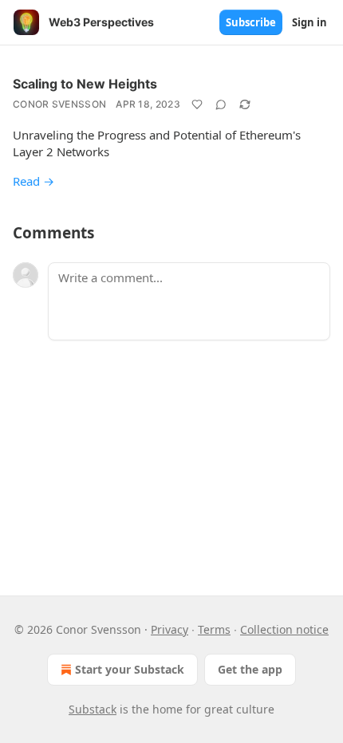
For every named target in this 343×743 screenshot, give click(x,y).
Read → (33, 181)
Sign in (309, 22)
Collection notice (284, 629)
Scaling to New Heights (85, 84)
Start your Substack (129, 669)
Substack (92, 709)
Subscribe (251, 22)
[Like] (197, 104)
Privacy (169, 629)
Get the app (250, 669)
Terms (214, 629)
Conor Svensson (59, 104)
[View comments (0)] (221, 104)
